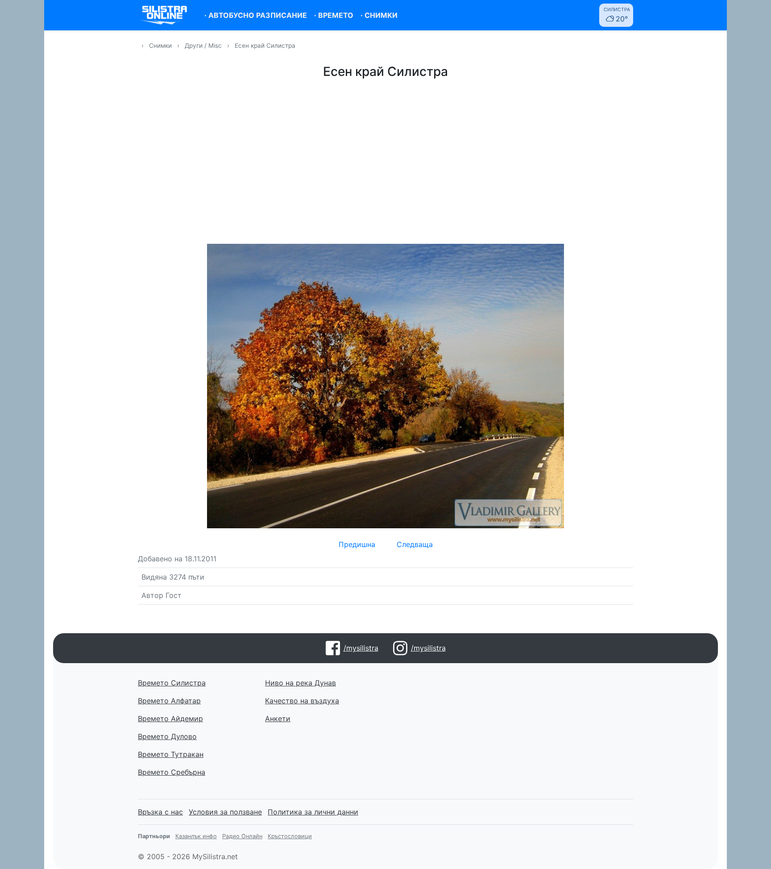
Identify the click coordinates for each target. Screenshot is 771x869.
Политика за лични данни (313, 811)
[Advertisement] (385, 159)
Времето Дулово (167, 736)
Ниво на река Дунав (300, 682)
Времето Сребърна (171, 772)
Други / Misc (204, 45)
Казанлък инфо (196, 836)
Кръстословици (290, 836)
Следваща (415, 544)
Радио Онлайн (242, 836)
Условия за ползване (225, 811)
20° (617, 15)
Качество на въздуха (302, 700)
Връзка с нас (160, 811)
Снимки (160, 45)
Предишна (357, 544)
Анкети (277, 718)
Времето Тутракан (170, 754)
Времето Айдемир (170, 718)
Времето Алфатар (169, 700)
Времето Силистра (172, 682)
